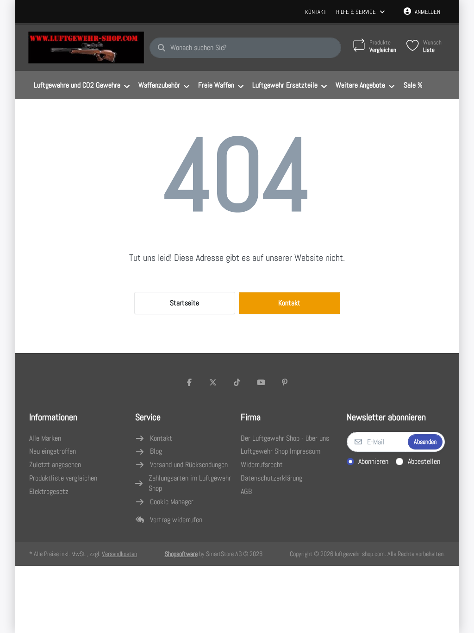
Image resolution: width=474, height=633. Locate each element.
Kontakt (315, 12)
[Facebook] (189, 382)
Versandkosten (119, 554)
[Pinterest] (284, 382)
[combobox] (245, 48)
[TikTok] (237, 382)
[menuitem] (81, 85)
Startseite (184, 303)
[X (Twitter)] (213, 382)
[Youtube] (261, 382)
